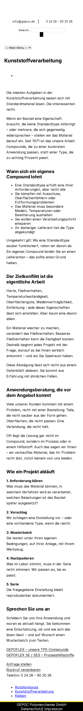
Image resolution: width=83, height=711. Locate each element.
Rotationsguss (26, 687)
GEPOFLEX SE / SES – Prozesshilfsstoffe (40, 655)
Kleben (20, 696)
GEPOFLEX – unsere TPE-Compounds (37, 649)
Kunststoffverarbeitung (34, 691)
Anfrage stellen (18, 664)
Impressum (53, 709)
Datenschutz (31, 709)
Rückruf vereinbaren (23, 670)
